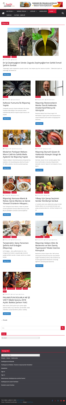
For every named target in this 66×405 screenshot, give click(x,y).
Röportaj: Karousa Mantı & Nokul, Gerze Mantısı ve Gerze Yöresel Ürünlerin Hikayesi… (16, 201)
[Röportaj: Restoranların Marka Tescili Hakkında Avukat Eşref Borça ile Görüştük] (49, 88)
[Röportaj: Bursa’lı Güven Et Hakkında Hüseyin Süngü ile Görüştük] (49, 137)
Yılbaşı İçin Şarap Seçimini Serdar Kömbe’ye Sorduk (47, 199)
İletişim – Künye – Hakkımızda (9, 358)
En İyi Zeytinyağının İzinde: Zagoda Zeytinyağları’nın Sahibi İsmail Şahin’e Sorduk (32, 63)
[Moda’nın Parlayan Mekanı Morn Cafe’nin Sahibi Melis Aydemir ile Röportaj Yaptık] (17, 137)
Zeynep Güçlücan (16, 99)
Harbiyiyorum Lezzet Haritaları (9, 381)
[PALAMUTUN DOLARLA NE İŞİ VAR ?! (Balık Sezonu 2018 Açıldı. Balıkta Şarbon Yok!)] (17, 280)
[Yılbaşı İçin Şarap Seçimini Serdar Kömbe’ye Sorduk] (49, 183)
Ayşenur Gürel (48, 148)
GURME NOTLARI (7, 56)
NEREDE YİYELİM (21, 11)
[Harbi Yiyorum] (3, 13)
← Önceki (4, 320)
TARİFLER (8, 15)
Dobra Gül (14, 59)
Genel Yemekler (39, 237)
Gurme (51, 11)
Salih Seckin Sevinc (50, 99)
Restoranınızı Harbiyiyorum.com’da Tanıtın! (13, 378)
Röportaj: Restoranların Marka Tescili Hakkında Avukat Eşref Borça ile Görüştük (46, 106)
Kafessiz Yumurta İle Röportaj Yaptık (16, 104)
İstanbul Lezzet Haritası (7, 385)
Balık (5, 288)
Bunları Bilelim (39, 192)
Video (5, 291)
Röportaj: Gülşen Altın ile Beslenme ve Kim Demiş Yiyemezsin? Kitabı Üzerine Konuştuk (47, 247)
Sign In (3, 371)
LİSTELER (32, 11)
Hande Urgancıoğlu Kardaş (51, 239)
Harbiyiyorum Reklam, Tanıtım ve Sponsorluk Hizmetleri (16, 365)
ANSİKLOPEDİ (43, 11)
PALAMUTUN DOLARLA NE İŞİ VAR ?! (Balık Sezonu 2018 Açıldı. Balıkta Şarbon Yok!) (16, 300)
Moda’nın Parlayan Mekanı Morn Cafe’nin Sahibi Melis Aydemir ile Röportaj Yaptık (15, 154)
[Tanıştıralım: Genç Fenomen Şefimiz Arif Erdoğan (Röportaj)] (17, 228)
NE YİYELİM (9, 11)
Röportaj (14, 56)
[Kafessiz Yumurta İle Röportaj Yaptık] (17, 88)
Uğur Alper (47, 195)
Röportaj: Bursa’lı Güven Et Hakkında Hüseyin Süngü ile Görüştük (48, 154)
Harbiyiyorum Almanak (7, 361)
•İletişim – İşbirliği (19, 15)
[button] (13, 11)
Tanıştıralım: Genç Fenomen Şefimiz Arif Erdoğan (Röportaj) (16, 245)
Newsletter (4, 368)
